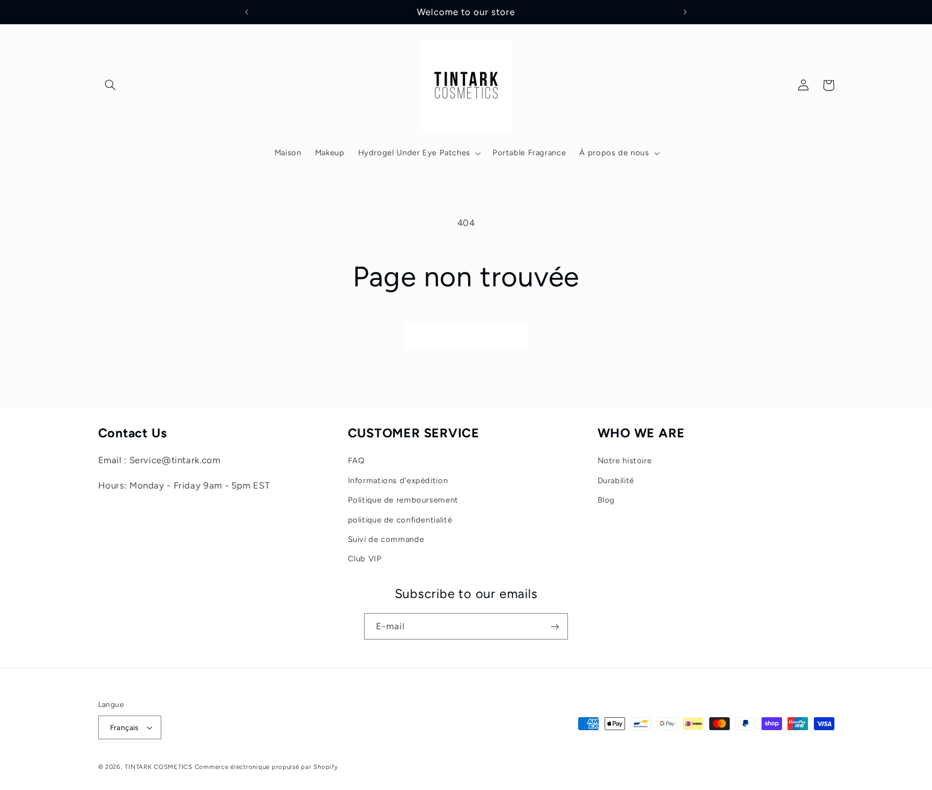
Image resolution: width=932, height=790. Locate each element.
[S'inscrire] (555, 626)
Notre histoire (625, 460)
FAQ (356, 460)
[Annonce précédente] (247, 12)
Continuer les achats (466, 336)
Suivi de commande (386, 539)
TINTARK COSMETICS (159, 767)
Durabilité (616, 480)
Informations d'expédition (398, 480)
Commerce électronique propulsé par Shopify (266, 767)
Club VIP (365, 559)
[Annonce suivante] (685, 12)
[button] (110, 85)
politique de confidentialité (400, 520)
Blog (606, 500)
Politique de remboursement (403, 500)
